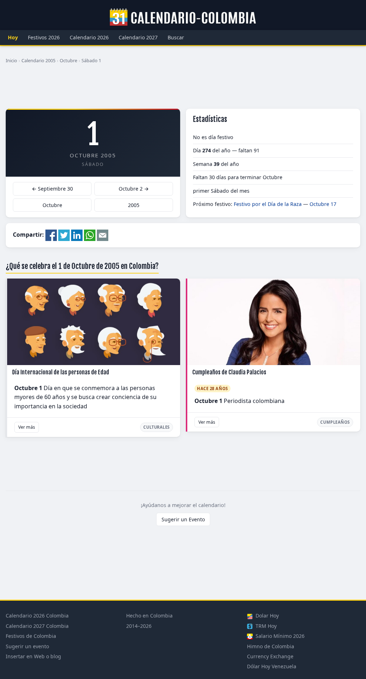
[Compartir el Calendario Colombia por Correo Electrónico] (102, 234)
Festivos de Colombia (31, 636)
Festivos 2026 (44, 37)
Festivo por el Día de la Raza (268, 204)
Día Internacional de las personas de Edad (60, 372)
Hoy (13, 37)
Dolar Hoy (266, 615)
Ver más (26, 427)
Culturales (156, 427)
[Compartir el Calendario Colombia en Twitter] (64, 234)
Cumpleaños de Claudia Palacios (229, 372)
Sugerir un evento (27, 646)
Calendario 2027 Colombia (37, 626)
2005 (133, 205)
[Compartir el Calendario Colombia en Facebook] (51, 234)
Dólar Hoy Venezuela (271, 666)
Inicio (11, 60)
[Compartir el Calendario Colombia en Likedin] (77, 234)
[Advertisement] (183, 89)
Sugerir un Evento (183, 519)
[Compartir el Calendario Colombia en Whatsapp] (89, 234)
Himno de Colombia (270, 646)
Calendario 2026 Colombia (37, 615)
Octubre (68, 60)
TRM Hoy (265, 626)
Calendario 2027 (138, 37)
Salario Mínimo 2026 (279, 636)
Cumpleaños (335, 422)
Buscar (176, 37)
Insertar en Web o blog (33, 656)
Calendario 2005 (38, 60)
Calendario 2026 (89, 37)
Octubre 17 (323, 204)
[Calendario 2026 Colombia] (183, 17)
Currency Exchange (270, 656)
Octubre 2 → (134, 188)
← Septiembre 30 (52, 188)
